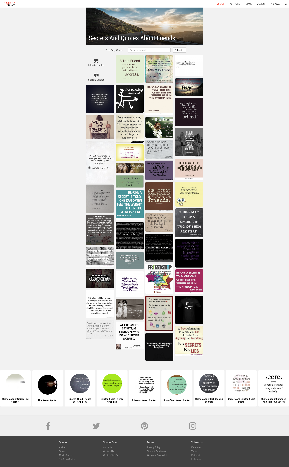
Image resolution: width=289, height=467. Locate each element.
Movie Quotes (65, 455)
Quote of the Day (111, 455)
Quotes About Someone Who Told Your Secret (241, 400)
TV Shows (274, 3)
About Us (107, 447)
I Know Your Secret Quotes (144, 400)
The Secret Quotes (15, 400)
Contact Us (108, 451)
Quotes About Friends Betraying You (47, 400)
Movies (261, 3)
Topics (248, 3)
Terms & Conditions (156, 451)
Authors (235, 3)
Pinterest (195, 455)
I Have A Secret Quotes (112, 400)
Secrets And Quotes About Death (209, 400)
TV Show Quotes (67, 459)
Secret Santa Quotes (273, 400)
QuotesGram (10, 4)
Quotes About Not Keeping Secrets (177, 400)
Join (222, 3)
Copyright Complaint (157, 455)
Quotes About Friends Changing (80, 400)
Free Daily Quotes (114, 50)
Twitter (194, 451)
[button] (286, 4)
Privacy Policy (153, 447)
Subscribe (179, 50)
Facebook (196, 447)
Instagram (196, 459)
